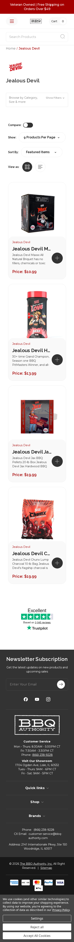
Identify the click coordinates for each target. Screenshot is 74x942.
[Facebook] (26, 699)
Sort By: (13, 152)
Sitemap (46, 868)
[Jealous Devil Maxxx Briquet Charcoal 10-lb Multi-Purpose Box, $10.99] (37, 213)
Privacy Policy (60, 910)
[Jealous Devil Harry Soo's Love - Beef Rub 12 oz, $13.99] (37, 315)
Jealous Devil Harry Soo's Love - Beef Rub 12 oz (32, 350)
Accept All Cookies (37, 936)
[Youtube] (37, 699)
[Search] (62, 37)
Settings (37, 918)
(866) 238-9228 (42, 755)
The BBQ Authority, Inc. (36, 864)
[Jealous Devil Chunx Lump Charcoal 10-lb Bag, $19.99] (37, 518)
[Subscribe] (61, 684)
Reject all (37, 927)
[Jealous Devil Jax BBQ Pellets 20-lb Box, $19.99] (37, 417)
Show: (12, 137)
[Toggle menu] (12, 21)
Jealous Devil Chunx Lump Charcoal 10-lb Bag (32, 553)
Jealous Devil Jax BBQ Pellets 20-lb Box (32, 452)
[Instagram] (48, 699)
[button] (37, 100)
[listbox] (41, 152)
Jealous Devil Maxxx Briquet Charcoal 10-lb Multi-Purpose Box (32, 249)
